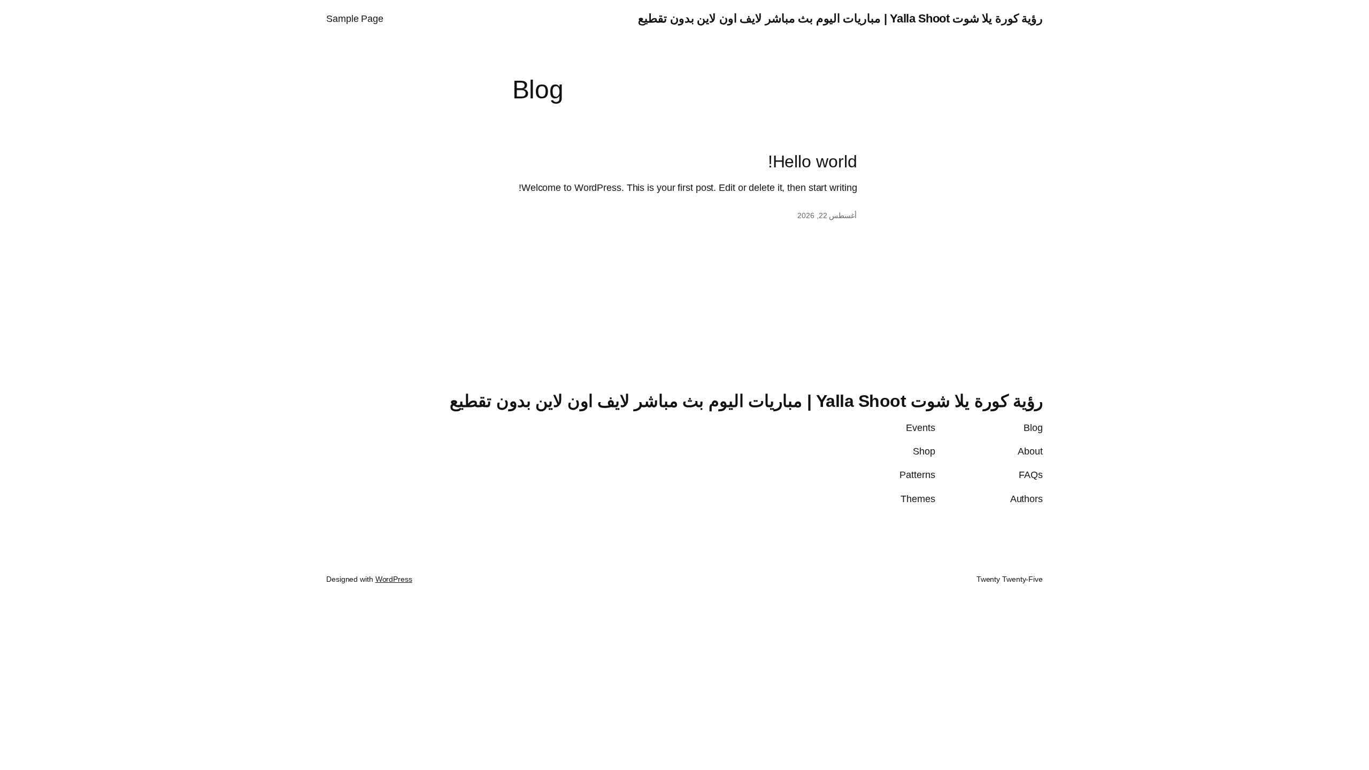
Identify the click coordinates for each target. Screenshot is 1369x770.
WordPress (393, 579)
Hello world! (812, 161)
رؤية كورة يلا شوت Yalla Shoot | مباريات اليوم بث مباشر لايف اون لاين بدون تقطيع (840, 18)
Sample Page (354, 18)
